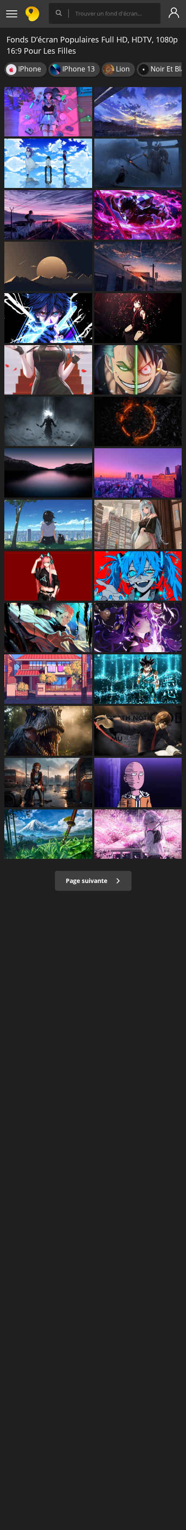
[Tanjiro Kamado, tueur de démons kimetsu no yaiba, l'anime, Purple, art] (138, 214)
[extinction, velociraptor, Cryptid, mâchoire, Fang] (48, 730)
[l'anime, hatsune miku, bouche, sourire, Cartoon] (138, 576)
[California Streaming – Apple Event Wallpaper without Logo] (48, 473)
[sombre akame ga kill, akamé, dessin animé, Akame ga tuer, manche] (138, 318)
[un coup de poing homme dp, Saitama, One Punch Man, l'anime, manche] (138, 782)
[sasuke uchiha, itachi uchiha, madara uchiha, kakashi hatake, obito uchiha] (48, 318)
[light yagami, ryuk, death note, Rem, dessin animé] (138, 730)
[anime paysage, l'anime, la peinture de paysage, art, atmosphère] (138, 111)
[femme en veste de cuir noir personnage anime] (48, 576)
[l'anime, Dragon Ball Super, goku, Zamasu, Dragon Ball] (138, 679)
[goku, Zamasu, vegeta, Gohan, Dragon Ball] (48, 421)
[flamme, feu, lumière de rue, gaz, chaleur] (138, 421)
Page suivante (87, 881)
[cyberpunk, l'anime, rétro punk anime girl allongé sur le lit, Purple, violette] (48, 111)
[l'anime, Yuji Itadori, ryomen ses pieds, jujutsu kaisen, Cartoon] (48, 627)
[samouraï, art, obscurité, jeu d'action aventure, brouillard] (138, 163)
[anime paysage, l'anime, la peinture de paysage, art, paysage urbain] (48, 214)
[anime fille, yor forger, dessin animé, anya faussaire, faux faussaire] (48, 370)
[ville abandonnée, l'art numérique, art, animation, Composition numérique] (48, 782)
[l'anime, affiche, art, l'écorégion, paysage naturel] (48, 834)
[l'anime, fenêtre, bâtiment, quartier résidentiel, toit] (48, 679)
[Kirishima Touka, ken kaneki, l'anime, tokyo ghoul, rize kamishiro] (48, 163)
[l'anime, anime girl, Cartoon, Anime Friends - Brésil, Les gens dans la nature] (48, 524)
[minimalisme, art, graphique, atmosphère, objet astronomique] (48, 266)
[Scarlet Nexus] (138, 524)
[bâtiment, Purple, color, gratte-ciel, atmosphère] (138, 473)
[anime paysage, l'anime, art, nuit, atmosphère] (138, 266)
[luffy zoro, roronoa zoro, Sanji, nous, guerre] (138, 370)
